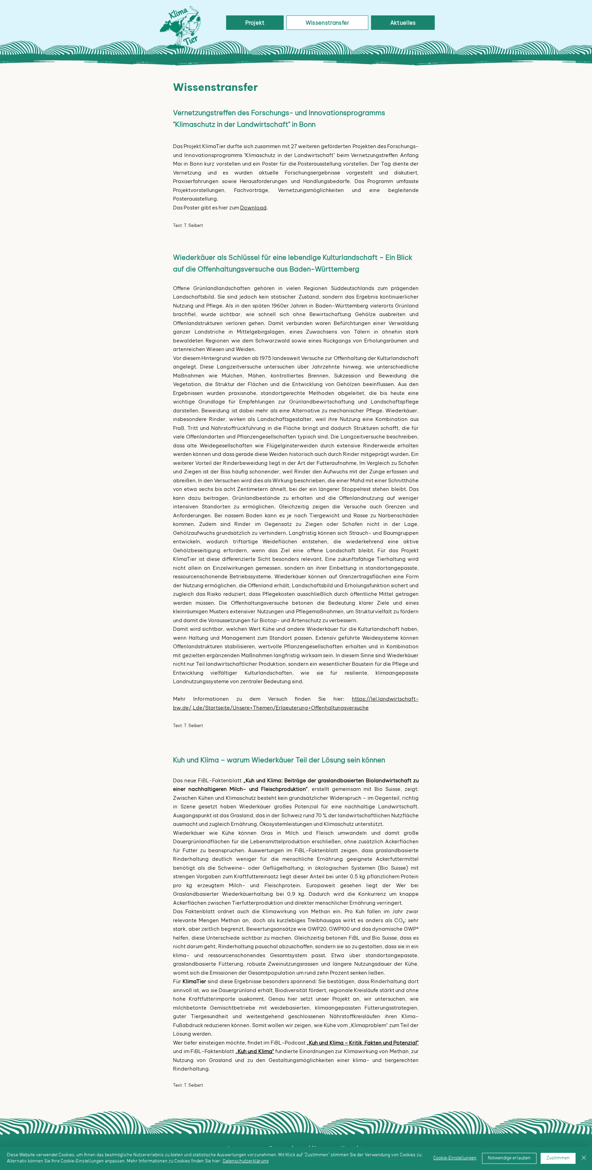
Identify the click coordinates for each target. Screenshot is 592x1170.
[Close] (584, 1158)
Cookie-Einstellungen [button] (455, 1158)
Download (253, 207)
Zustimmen (558, 1158)
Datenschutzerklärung (246, 1161)
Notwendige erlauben (509, 1158)
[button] (255, 22)
